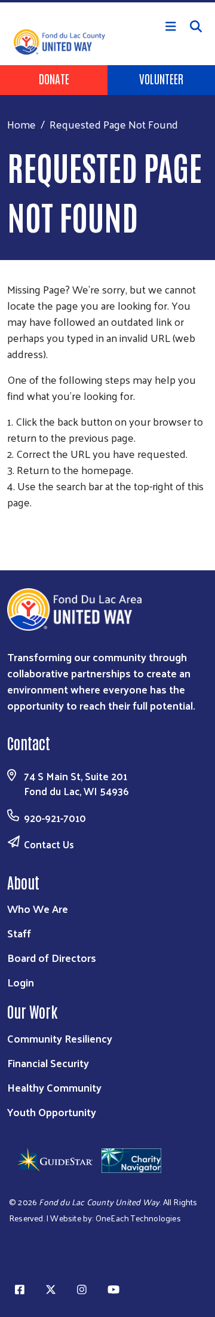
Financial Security (48, 1062)
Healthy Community (54, 1087)
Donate (54, 78)
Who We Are (37, 908)
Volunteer (161, 78)
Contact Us (49, 844)
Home (21, 124)
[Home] (107, 1)
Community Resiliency (59, 1038)
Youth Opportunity (51, 1111)
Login (20, 982)
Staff (19, 933)
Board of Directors (51, 957)
